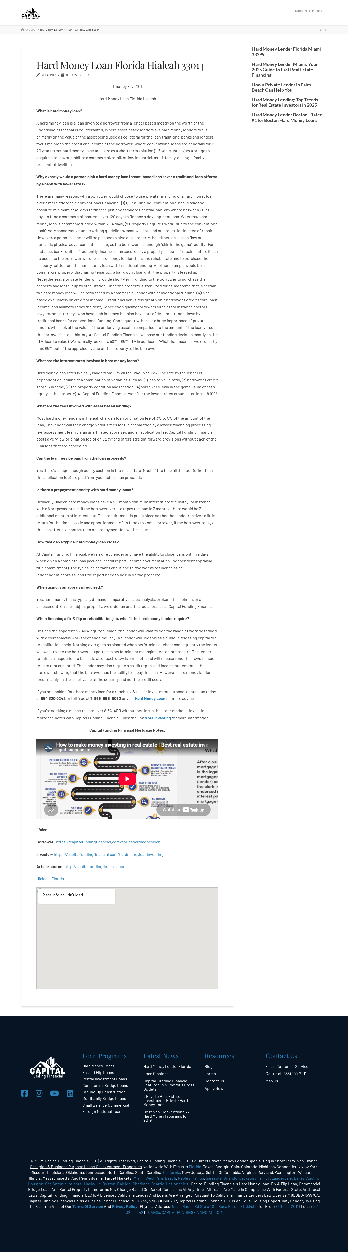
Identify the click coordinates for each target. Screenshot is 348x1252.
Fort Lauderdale (277, 1178)
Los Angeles (177, 1183)
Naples (184, 1178)
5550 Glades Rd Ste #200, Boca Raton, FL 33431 (214, 1206)
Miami (138, 1178)
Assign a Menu (308, 11)
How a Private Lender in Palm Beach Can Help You (281, 87)
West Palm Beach (160, 1178)
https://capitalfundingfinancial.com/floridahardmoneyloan (108, 841)
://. (95, 866)
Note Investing (158, 717)
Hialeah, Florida (50, 878)
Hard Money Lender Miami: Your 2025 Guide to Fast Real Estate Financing (285, 70)
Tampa (198, 1178)
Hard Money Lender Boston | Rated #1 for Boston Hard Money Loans (287, 117)
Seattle (157, 1183)
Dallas (299, 1178)
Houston (35, 1183)
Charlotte (141, 1183)
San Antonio (56, 1183)
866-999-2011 (287, 1206)
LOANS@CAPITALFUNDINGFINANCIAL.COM (184, 1212)
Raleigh (124, 1183)
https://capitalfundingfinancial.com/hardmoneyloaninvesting (109, 854)
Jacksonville (250, 1178)
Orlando (230, 1178)
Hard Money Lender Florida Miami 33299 (286, 51)
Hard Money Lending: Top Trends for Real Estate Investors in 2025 (285, 102)
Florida (195, 1166)
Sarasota (214, 1178)
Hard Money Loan (150, 698)
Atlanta (75, 1183)
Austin (312, 1178)
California (171, 1172)
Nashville (92, 1183)
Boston (108, 1183)
